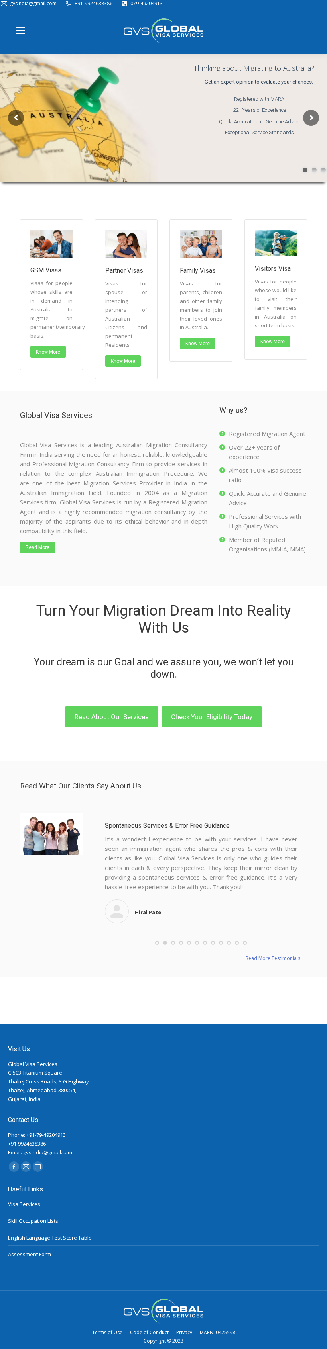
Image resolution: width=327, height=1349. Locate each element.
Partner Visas (124, 270)
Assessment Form (29, 1254)
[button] (157, 943)
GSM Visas (45, 270)
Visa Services (24, 1204)
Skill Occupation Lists (33, 1220)
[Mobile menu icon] (20, 30)
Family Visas (198, 270)
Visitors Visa (273, 268)
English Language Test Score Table (50, 1237)
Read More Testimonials (273, 958)
